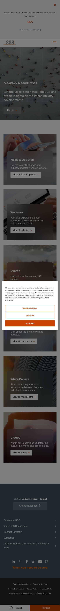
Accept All (30, 323)
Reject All (30, 316)
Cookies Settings (30, 308)
